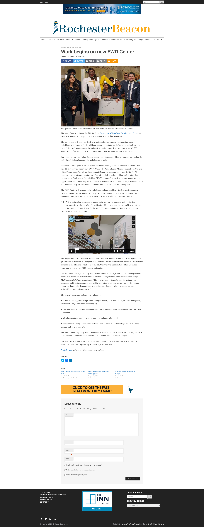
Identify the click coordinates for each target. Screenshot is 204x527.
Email (69, 450)
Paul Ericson (66, 350)
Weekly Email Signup (91, 39)
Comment (68, 414)
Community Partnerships (133, 39)
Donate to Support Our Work (111, 39)
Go (150, 497)
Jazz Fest (51, 39)
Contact (47, 2)
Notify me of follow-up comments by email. (80, 470)
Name (69, 442)
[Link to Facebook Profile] (42, 517)
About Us (156, 39)
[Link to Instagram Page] (51, 517)
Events (147, 39)
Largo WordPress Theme (130, 524)
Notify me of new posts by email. (77, 474)
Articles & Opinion (64, 39)
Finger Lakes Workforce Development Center (119, 133)
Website (67, 458)
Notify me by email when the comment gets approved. (84, 465)
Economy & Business (71, 47)
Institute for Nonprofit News (154, 524)
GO (162, 2)
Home (41, 2)
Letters (78, 39)
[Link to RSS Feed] (55, 517)
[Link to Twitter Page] (46, 517)
